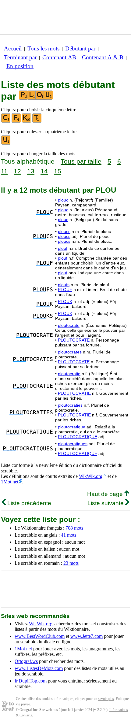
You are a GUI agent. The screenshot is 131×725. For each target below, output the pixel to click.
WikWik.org (90, 476)
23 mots (71, 563)
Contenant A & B (102, 57)
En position (20, 66)
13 (30, 171)
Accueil (13, 48)
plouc (63, 200)
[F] (16, 121)
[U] (6, 143)
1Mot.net (9, 481)
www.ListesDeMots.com (39, 668)
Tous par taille (81, 161)
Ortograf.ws (26, 661)
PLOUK (65, 301)
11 (4, 171)
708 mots (74, 528)
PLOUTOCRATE (74, 340)
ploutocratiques (72, 443)
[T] (37, 121)
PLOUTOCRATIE (74, 393)
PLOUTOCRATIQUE (77, 436)
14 (44, 171)
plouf (62, 248)
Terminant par (20, 57)
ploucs (64, 231)
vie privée (23, 704)
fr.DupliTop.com (31, 680)
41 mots (68, 535)
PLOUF (65, 289)
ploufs (63, 284)
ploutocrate (69, 325)
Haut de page (105, 494)
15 (57, 171)
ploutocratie (69, 373)
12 (17, 171)
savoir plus (106, 699)
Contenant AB (59, 57)
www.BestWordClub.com (40, 636)
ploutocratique (71, 426)
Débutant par (80, 48)
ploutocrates (70, 352)
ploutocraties (70, 405)
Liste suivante (106, 503)
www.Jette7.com (86, 636)
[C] (6, 121)
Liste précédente (28, 503)
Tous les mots (43, 48)
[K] (27, 121)
